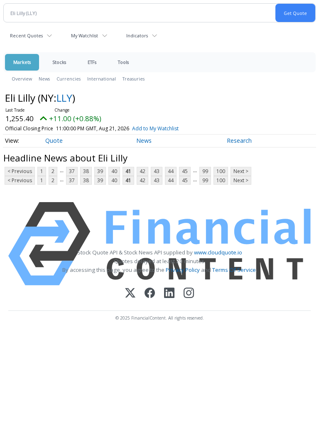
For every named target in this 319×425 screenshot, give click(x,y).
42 (142, 171)
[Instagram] (188, 293)
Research (239, 140)
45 (185, 171)
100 (220, 171)
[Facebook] (149, 293)
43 (157, 171)
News (44, 79)
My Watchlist (84, 35)
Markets (22, 62)
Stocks (59, 62)
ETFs (92, 62)
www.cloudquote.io (218, 252)
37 (72, 171)
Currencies (68, 79)
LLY (64, 98)
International (101, 79)
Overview (22, 79)
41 (128, 171)
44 (171, 171)
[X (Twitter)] (130, 293)
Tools (123, 62)
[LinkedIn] (169, 293)
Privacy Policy (183, 270)
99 (205, 171)
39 (100, 171)
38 (86, 171)
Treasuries (134, 79)
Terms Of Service (234, 270)
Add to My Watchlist (155, 128)
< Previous (19, 171)
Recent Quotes (26, 35)
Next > (240, 171)
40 (114, 171)
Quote (54, 140)
